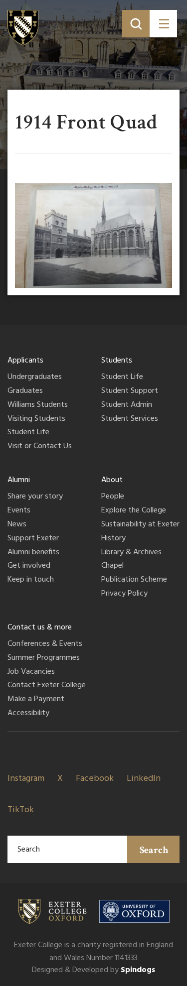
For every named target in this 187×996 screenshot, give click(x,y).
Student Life (28, 433)
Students (116, 360)
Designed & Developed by (93, 970)
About (112, 480)
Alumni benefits (33, 553)
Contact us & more (39, 627)
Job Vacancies (31, 672)
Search (154, 850)
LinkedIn (144, 778)
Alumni (18, 480)
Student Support (129, 391)
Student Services (129, 419)
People (112, 497)
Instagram (25, 778)
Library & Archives (131, 553)
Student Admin (126, 405)
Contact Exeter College (46, 686)
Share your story (35, 497)
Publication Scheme (134, 580)
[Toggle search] (136, 23)
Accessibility (28, 714)
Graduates (25, 391)
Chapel (112, 566)
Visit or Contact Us (39, 447)
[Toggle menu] (163, 23)
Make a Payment (35, 700)
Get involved (28, 566)
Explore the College (133, 511)
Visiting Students (36, 419)
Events (18, 511)
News (16, 525)
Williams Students (37, 405)
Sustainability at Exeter (140, 525)
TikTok (20, 810)
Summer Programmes (43, 658)
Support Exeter (33, 539)
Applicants (25, 360)
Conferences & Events (44, 644)
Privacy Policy (124, 594)
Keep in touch (30, 580)
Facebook (95, 778)
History (113, 539)
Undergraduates (34, 377)
